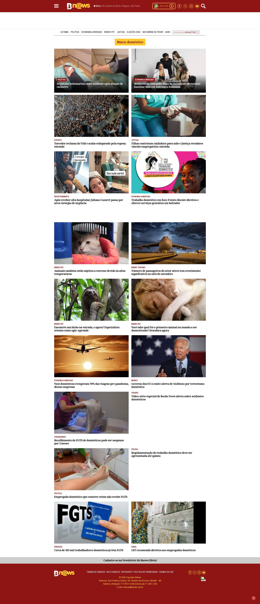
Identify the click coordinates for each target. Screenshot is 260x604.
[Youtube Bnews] (197, 6)
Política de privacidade (146, 572)
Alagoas (125, 6)
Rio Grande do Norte (111, 6)
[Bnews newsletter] (186, 32)
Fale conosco (113, 572)
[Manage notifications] (253, 598)
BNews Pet (109, 32)
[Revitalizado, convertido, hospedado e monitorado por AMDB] (203, 578)
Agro (167, 32)
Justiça (121, 32)
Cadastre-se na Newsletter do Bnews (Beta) (130, 560)
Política (75, 32)
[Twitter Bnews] (185, 6)
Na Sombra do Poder (152, 32)
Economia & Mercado (91, 32)
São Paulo (135, 6)
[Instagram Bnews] (191, 6)
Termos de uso (166, 572)
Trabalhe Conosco (96, 572)
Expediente (126, 572)
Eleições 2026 (133, 32)
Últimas (65, 32)
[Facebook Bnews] (180, 6)
